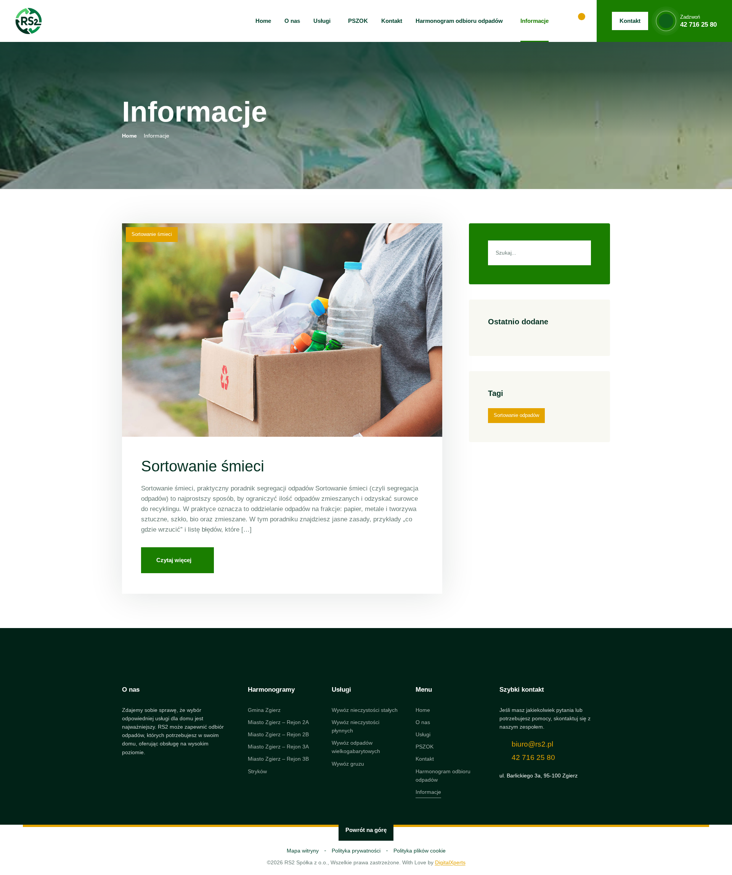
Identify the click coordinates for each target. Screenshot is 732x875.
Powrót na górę (366, 830)
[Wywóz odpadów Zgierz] (28, 21)
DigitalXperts (450, 862)
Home (129, 136)
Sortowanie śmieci (152, 234)
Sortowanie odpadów (516, 415)
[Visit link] (554, 735)
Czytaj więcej (173, 560)
